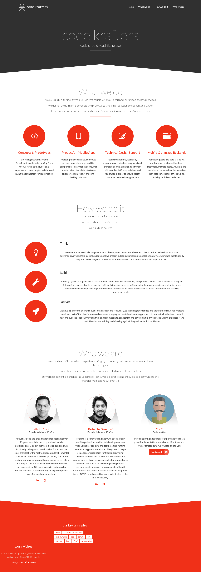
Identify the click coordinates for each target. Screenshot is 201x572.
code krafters (37, 7)
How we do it (161, 6)
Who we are (178, 6)
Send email (156, 451)
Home (130, 6)
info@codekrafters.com (23, 562)
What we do (144, 6)
